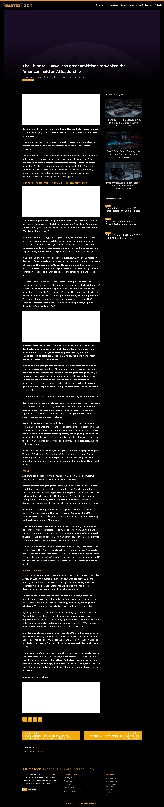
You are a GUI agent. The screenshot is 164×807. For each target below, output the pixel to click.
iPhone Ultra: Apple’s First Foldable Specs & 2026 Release (124, 184)
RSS (110, 789)
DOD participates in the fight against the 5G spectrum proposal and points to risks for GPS (48, 737)
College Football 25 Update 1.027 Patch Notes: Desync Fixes (122, 236)
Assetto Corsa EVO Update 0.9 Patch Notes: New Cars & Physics (122, 209)
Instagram (112, 781)
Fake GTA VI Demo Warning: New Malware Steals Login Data (123, 152)
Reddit (111, 787)
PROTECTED (32, 789)
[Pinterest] (35, 719)
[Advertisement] (61, 109)
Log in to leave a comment (33, 751)
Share (110, 792)
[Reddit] (106, 786)
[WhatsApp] (40, 719)
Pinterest (112, 784)
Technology (30, 80)
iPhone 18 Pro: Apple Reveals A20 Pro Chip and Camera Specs (123, 121)
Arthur (118, 126)
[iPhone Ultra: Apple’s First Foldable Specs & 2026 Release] (123, 171)
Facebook (112, 779)
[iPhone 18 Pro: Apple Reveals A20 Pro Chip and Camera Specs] (123, 108)
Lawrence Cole (33, 77)
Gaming (108, 205)
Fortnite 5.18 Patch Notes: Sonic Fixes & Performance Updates (122, 223)
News (24, 80)
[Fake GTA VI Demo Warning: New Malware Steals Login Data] (123, 140)
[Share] (106, 792)
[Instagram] (106, 781)
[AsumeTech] (19, 5)
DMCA (25, 789)
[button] (99, 5)
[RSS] (106, 789)
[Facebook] (24, 719)
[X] (30, 719)
